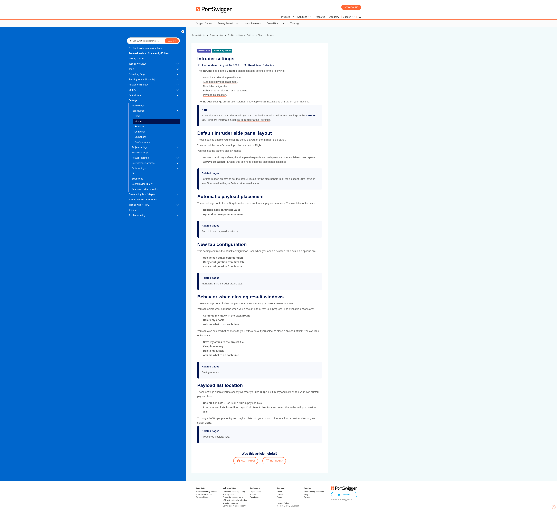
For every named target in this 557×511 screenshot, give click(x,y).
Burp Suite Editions (204, 494)
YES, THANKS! (248, 461)
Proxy (137, 116)
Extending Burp (137, 74)
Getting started (136, 58)
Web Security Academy (314, 492)
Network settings (140, 158)
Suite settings (138, 168)
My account (351, 7)
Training (294, 23)
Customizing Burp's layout (142, 194)
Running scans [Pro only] (141, 79)
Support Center (204, 23)
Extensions (137, 178)
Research (308, 497)
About (279, 492)
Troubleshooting (137, 215)
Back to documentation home (147, 48)
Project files (135, 95)
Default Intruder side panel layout (222, 77)
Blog (306, 494)
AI (133, 173)
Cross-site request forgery (234, 497)
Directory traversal (230, 503)
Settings (133, 100)
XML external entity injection (235, 500)
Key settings (138, 105)
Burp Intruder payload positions (220, 231)
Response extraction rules (145, 189)
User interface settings (143, 163)
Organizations (256, 492)
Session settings (140, 152)
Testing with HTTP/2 (139, 205)
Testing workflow (137, 64)
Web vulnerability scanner (206, 492)
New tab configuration (215, 86)
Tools (131, 69)
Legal (279, 500)
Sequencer (140, 137)
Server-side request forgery (234, 506)
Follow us (346, 494)
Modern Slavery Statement (288, 506)
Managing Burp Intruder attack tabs (222, 283)
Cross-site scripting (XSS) (234, 492)
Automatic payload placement (220, 81)
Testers (253, 494)
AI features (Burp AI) (139, 84)
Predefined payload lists (215, 436)
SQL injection (228, 494)
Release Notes (202, 497)
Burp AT (133, 90)
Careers (280, 494)
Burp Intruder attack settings (253, 119)
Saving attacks (210, 372)
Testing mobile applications (143, 199)
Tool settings (138, 111)
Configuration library (142, 184)
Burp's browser (142, 142)
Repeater (139, 126)
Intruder (138, 121)
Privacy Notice (283, 503)
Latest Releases (252, 23)
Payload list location (214, 94)
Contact (280, 497)
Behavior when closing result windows (225, 90)
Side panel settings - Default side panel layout (233, 183)
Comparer (139, 131)
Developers (254, 497)
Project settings (139, 147)
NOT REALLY (276, 461)
